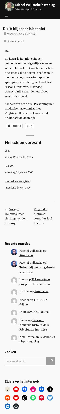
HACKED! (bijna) (38, 311)
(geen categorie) (15, 41)
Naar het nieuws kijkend (17, 181)
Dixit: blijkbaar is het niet (24, 28)
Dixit (7, 150)
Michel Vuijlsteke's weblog (35, 4)
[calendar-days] (5, 33)
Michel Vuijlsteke (30, 250)
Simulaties (26, 255)
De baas (9, 165)
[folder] (5, 41)
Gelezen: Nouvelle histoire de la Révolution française (34, 325)
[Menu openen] (6, 16)
